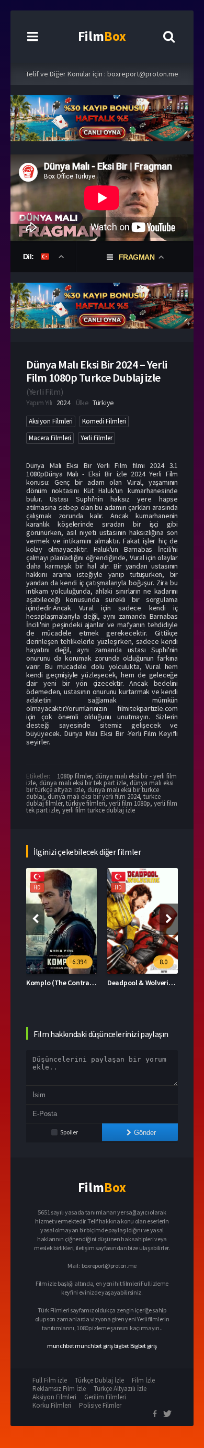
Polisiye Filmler (100, 1405)
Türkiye (103, 402)
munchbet (60, 1346)
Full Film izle (49, 1380)
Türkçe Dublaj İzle (99, 1380)
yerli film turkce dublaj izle (98, 810)
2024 (63, 402)
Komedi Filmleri (104, 421)
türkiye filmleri (85, 803)
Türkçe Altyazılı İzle (120, 1388)
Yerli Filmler (96, 437)
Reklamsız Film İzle (59, 1388)
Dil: (29, 256)
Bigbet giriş (143, 1346)
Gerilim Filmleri (105, 1397)
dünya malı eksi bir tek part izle (82, 782)
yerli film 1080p (129, 803)
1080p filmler (74, 776)
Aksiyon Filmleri (51, 421)
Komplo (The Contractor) (65, 982)
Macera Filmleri (50, 437)
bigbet (121, 1346)
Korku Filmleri (51, 1405)
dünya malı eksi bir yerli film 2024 (94, 796)
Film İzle (143, 1380)
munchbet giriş (94, 1346)
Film (102, 36)
